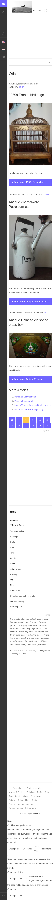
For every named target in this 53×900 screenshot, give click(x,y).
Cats (12, 547)
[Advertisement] (30, 38)
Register (36, 11)
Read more (46, 848)
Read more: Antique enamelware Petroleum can (29, 302)
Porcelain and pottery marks (22, 596)
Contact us (15, 590)
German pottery (17, 601)
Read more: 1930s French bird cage (28, 183)
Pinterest (3, 57)
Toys (12, 553)
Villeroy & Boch (17, 525)
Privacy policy (16, 607)
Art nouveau (15, 569)
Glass (12, 563)
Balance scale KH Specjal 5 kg (28, 409)
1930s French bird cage (26, 95)
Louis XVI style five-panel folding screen (32, 405)
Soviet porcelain (17, 531)
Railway (13, 574)
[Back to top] (3, 896)
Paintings (14, 536)
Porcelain (14, 520)
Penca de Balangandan (25, 396)
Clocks (13, 558)
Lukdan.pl (35, 814)
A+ (43, 62)
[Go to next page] (40, 425)
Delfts (12, 542)
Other (21, 87)
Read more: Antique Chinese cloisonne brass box (27, 380)
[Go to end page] (47, 425)
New (12, 585)
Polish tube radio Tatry (24, 401)
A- (50, 62)
